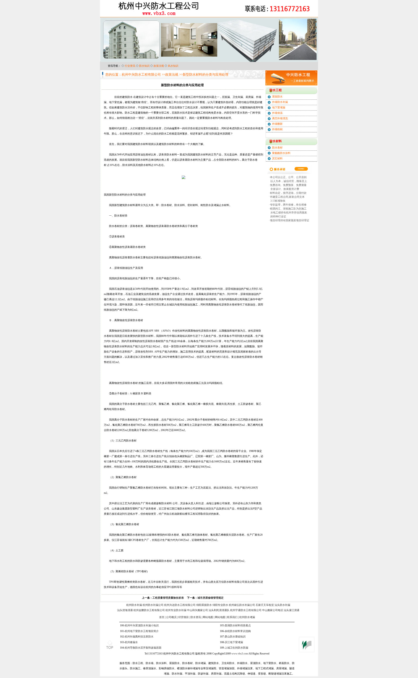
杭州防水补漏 (134, 604)
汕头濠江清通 (291, 610)
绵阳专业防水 (220, 604)
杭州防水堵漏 (247, 617)
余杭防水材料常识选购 (238, 631)
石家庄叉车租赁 (265, 604)
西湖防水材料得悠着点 (238, 625)
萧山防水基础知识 (235, 636)
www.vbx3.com (239, 653)
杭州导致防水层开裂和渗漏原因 (143, 647)
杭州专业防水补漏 (175, 610)
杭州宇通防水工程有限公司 (245, 610)
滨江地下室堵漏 (234, 642)
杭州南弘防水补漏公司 (242, 604)
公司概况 (171, 617)
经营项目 (183, 617)
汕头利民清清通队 (219, 610)
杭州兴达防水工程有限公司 (180, 604)
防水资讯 (195, 617)
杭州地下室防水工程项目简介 (142, 631)
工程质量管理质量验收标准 (168, 597)
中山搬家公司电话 (272, 610)
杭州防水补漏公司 (153, 604)
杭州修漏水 (131, 642)
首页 (161, 617)
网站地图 (208, 617)
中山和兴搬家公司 (197, 610)
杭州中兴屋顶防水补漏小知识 (142, 625)
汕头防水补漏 (282, 604)
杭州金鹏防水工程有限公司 (149, 610)
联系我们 (232, 617)
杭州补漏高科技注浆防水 (139, 636)
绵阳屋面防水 (204, 604)
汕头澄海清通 (125, 610)
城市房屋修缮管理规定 (210, 597)
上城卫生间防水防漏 (236, 647)
